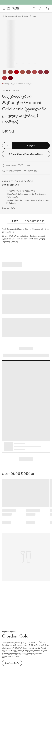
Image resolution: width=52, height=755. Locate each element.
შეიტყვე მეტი (8, 208)
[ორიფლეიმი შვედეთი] (13, 8)
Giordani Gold (10, 90)
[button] (4, 72)
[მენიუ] (3, 8)
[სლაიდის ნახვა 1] (17, 63)
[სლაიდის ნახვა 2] (23, 63)
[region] (26, 44)
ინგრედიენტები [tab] (35, 220)
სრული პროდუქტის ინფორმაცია (26, 154)
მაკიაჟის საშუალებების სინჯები (20, 16)
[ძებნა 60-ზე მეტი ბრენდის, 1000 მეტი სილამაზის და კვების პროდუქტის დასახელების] (34, 9)
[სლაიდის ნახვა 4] (35, 63)
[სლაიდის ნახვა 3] (29, 63)
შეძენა (31, 145)
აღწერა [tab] (15, 220)
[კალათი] (47, 8)
